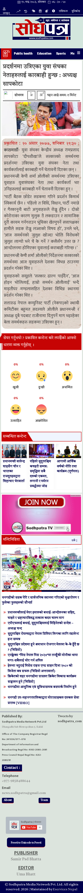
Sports (61, 53)
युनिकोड (76, 11)
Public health (23, 53)
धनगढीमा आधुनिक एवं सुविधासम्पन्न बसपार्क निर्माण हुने (42, 687)
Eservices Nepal (65, 889)
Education (44, 53)
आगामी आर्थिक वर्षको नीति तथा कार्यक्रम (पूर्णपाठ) (68, 466)
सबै (73, 540)
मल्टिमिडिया (11, 540)
